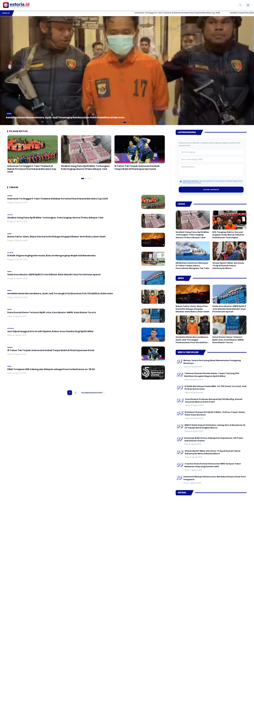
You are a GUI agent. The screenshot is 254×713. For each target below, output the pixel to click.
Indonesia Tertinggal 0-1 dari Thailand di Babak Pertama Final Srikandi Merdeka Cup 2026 (150, 12)
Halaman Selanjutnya (92, 393)
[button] (121, 122)
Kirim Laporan (211, 189)
